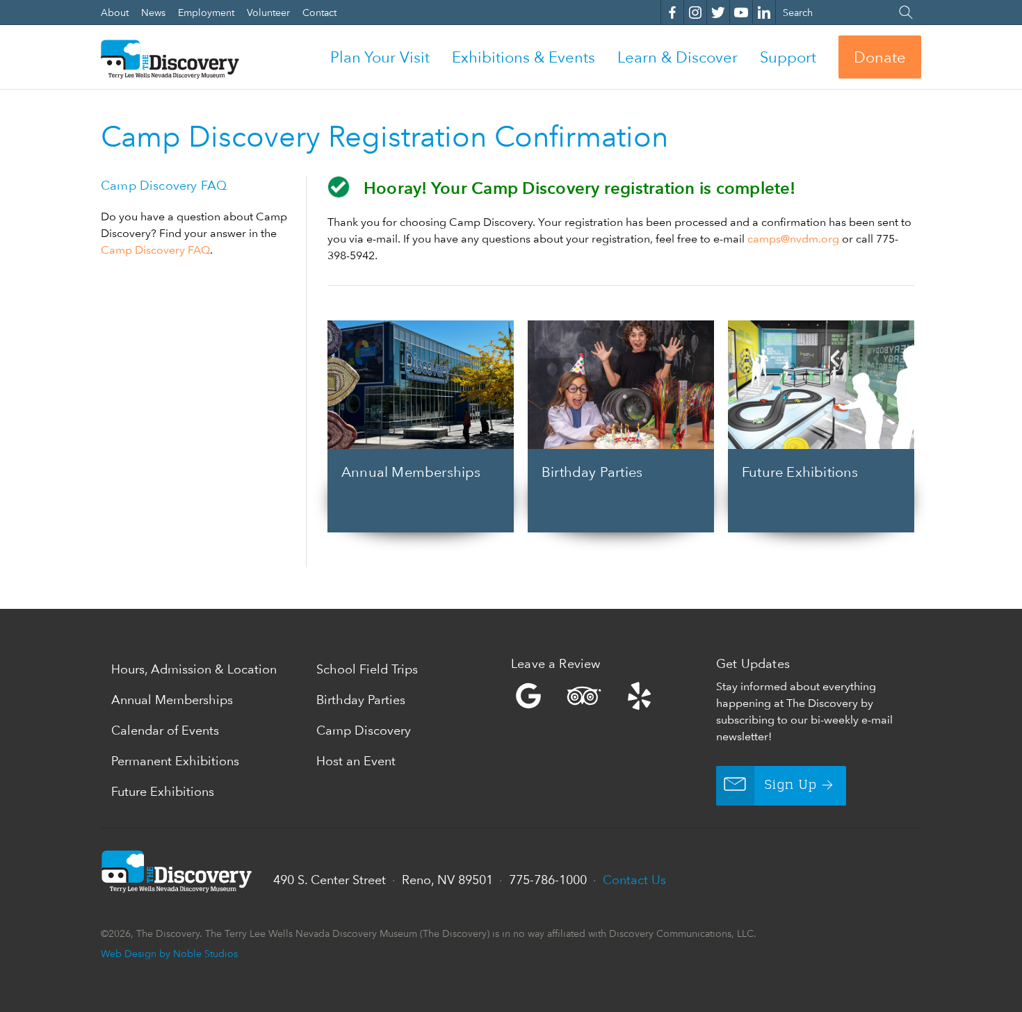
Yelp (610, 695)
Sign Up (791, 785)
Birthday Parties (360, 699)
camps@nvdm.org (793, 238)
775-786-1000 (548, 879)
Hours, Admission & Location (194, 669)
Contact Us (634, 879)
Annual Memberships (172, 699)
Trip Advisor (584, 695)
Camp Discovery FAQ (155, 249)
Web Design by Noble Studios (169, 953)
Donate (880, 57)
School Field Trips (367, 669)
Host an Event (356, 760)
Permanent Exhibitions (175, 760)
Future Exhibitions (162, 791)
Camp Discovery (363, 730)
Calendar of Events (165, 730)
